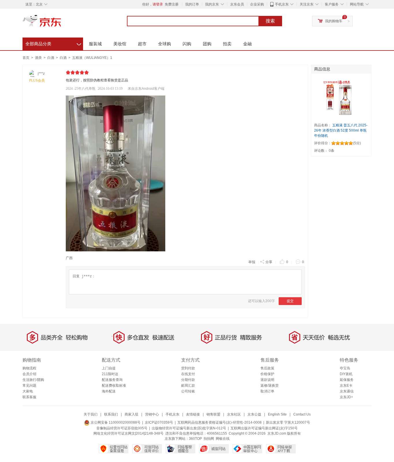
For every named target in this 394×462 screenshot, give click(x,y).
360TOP (195, 439)
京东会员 (237, 4)
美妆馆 (119, 43)
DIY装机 (346, 374)
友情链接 (193, 414)
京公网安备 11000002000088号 (115, 422)
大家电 (27, 391)
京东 (61, 23)
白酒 (51, 58)
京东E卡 (346, 386)
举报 (251, 262)
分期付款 (188, 380)
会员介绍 (29, 374)
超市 (142, 43)
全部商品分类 (53, 43)
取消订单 (267, 391)
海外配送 (109, 391)
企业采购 (257, 4)
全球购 (164, 43)
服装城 (95, 43)
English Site (277, 414)
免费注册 (172, 4)
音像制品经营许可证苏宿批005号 (121, 428)
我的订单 (192, 4)
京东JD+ (346, 397)
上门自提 (109, 368)
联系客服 (29, 397)
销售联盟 (213, 414)
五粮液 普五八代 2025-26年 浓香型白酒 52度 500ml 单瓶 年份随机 (340, 130)
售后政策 (267, 368)
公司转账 (188, 391)
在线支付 (188, 374)
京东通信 (347, 391)
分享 (268, 262)
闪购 (187, 43)
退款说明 (267, 380)
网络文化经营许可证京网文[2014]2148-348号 (128, 433)
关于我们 (90, 414)
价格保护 (267, 374)
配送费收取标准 (114, 386)
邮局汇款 (188, 386)
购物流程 (29, 368)
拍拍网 (209, 439)
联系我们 (111, 414)
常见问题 (29, 386)
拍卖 (227, 43)
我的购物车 (333, 21)
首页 (25, 58)
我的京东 (212, 4)
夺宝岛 (345, 368)
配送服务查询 (112, 380)
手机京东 (282, 4)
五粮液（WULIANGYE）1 (92, 58)
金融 (247, 43)
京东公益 (254, 414)
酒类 (39, 58)
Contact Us (302, 414)
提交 (290, 301)
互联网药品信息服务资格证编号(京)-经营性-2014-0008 (219, 422)
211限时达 (110, 374)
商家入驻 (131, 414)
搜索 (270, 20)
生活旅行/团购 (33, 380)
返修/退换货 (269, 386)
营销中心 (152, 414)
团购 (207, 43)
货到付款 (188, 368)
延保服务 (347, 380)
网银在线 (223, 439)
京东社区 (234, 414)
